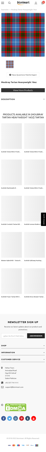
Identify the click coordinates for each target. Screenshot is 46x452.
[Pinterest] (21, 418)
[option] (23, 35)
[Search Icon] (11, 3)
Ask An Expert (31, 75)
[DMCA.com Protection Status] (15, 407)
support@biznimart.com (14, 387)
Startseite (5, 9)
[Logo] (23, 3)
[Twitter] (9, 418)
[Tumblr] (27, 418)
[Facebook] (3, 418)
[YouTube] (33, 418)
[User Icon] (36, 3)
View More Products (23, 90)
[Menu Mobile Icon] (2, 3)
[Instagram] (15, 418)
